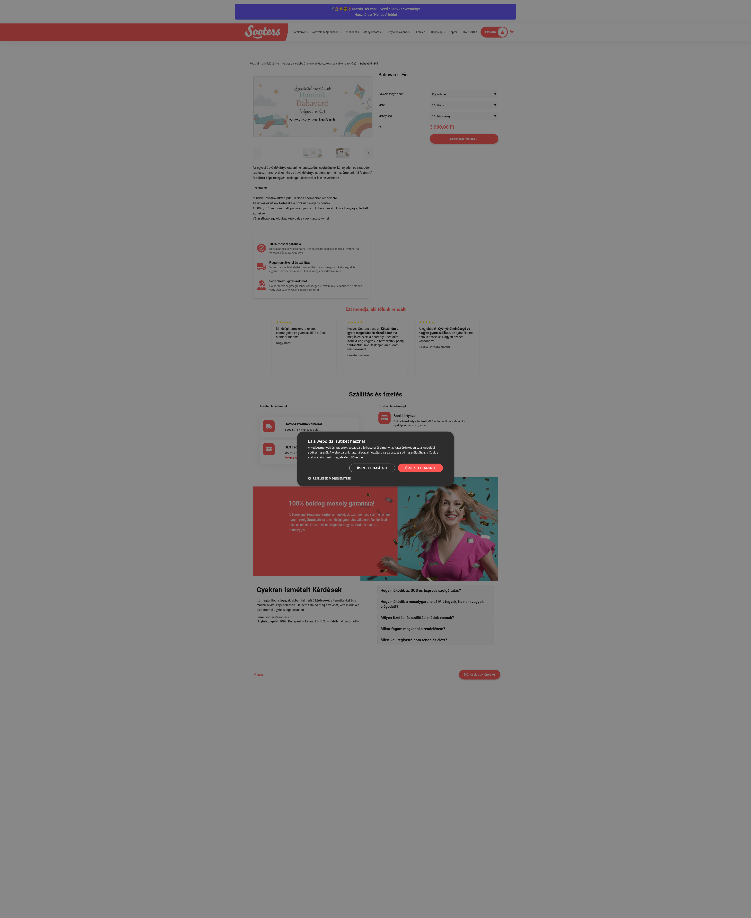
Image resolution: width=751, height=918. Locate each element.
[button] (329, 478)
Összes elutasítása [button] (372, 468)
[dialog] (375, 459)
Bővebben (358, 457)
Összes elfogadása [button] (420, 468)
